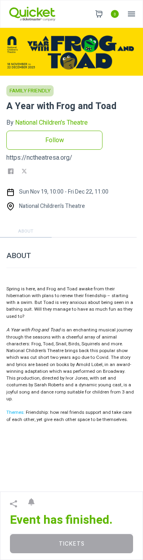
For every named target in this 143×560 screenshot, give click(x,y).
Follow (54, 140)
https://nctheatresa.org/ (39, 158)
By (47, 122)
